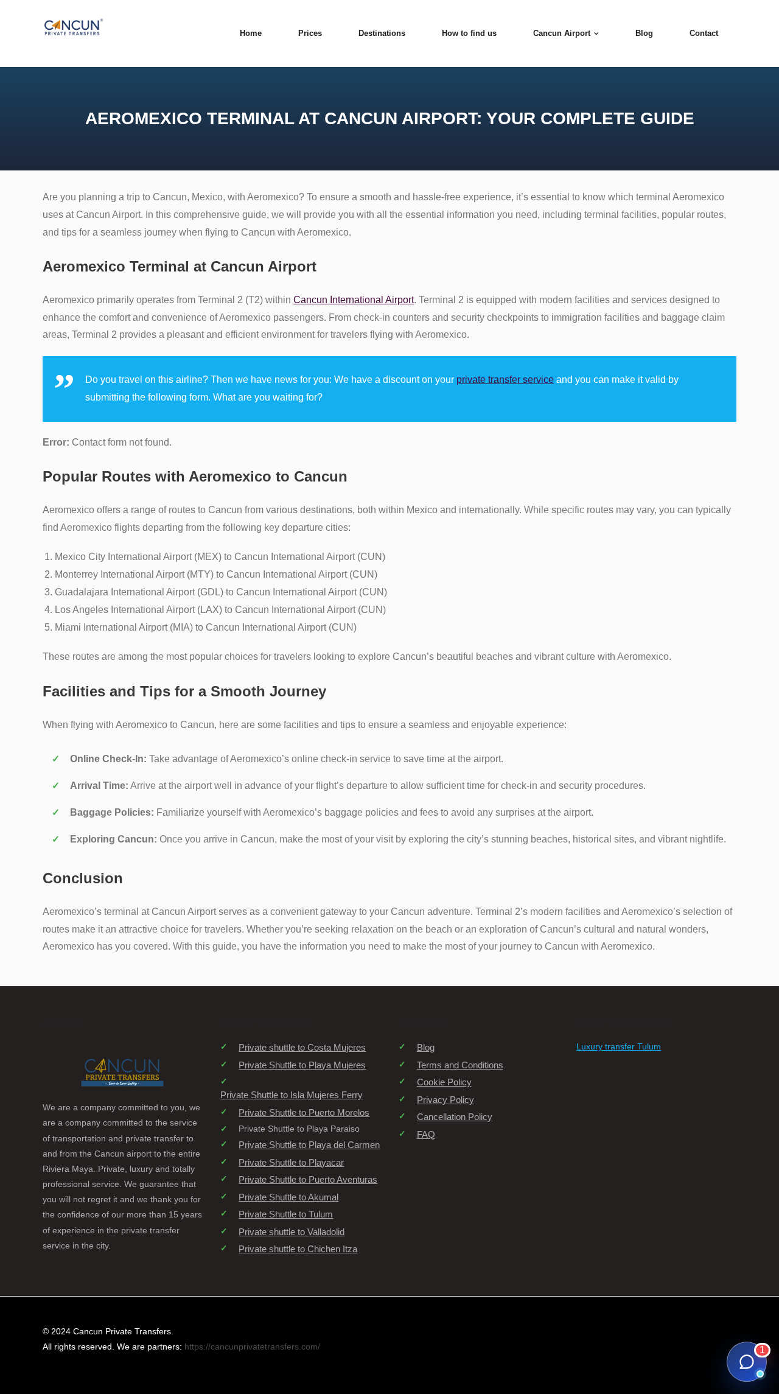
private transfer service (505, 379)
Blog (426, 1047)
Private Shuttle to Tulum (286, 1214)
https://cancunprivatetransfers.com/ (252, 1346)
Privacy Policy (445, 1100)
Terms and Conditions (460, 1065)
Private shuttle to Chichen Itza (298, 1249)
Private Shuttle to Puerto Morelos (304, 1112)
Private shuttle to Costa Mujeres (302, 1047)
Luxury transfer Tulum (618, 1046)
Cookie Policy (444, 1082)
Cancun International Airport (353, 300)
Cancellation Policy (454, 1117)
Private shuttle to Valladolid (291, 1232)
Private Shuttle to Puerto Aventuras (308, 1179)
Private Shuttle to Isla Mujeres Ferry (291, 1095)
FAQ (426, 1134)
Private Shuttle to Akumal (288, 1197)
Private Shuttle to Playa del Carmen (309, 1145)
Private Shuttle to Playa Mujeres (302, 1065)
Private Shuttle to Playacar (291, 1162)
